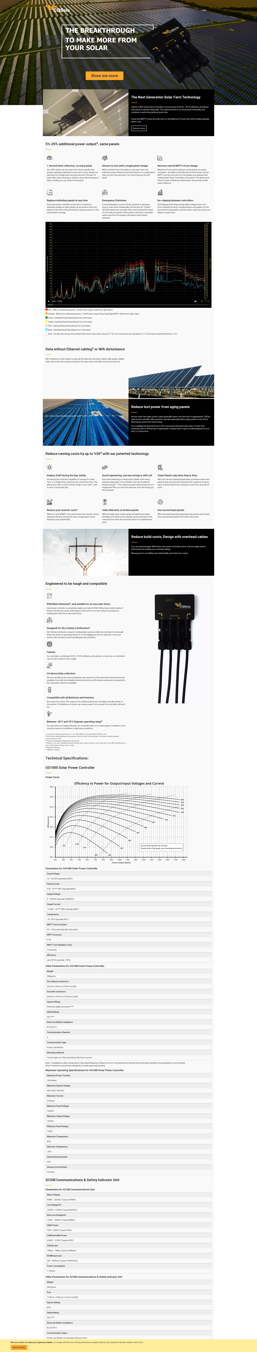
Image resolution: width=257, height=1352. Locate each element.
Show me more (104, 75)
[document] (128, 1345)
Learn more (138, 1342)
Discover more (139, 128)
